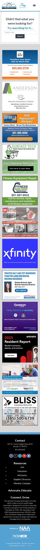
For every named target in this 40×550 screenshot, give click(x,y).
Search (20, 36)
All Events (22, 475)
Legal (28, 546)
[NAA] (25, 528)
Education (22, 471)
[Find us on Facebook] (11, 456)
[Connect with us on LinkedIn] (20, 456)
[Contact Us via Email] (29, 456)
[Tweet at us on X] (15, 456)
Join (22, 467)
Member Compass (22, 483)
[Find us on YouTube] (24, 456)
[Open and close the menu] (27, 5)
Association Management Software (20, 538)
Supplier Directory (22, 479)
